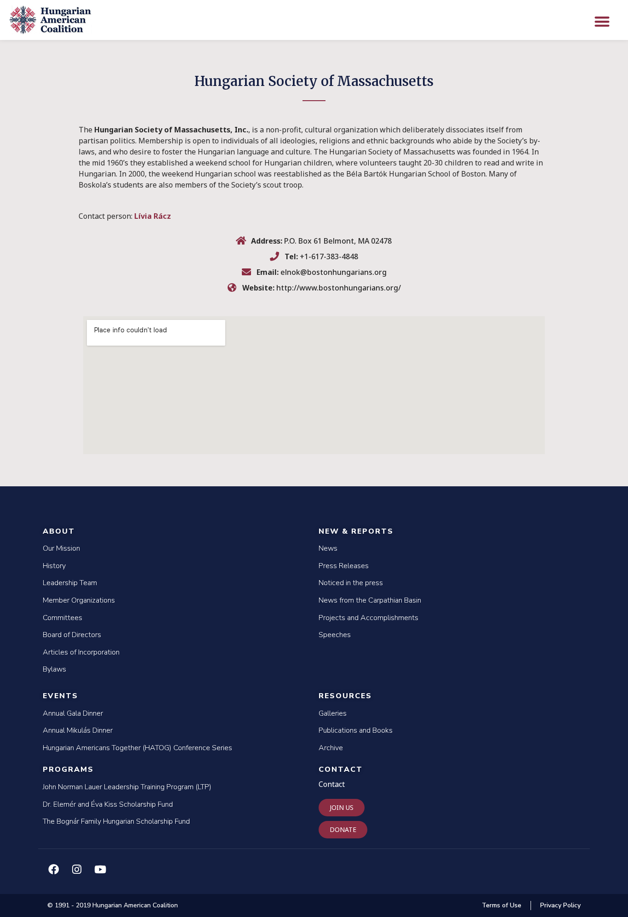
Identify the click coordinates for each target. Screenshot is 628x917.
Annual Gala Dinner (73, 713)
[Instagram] (76, 869)
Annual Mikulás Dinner (78, 730)
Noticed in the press (351, 583)
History (54, 566)
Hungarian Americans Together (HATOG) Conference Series (137, 748)
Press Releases (344, 566)
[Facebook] (53, 869)
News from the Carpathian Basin (370, 600)
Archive (331, 748)
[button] (602, 21)
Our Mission (61, 548)
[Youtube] (100, 869)
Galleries (333, 713)
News (328, 548)
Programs (68, 769)
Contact (341, 769)
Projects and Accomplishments (368, 618)
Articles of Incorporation (81, 652)
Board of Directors (72, 635)
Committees (62, 618)
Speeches (335, 635)
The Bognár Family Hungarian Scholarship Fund (116, 821)
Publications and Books (356, 730)
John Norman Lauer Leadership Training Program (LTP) (127, 787)
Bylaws (54, 669)
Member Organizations (79, 600)
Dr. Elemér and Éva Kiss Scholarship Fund (108, 804)
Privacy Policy (560, 905)
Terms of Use (501, 905)
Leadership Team (70, 583)
